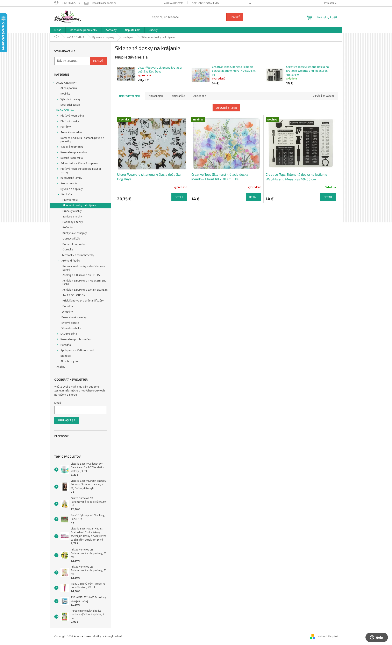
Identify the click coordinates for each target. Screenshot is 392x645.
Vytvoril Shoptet (328, 636)
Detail (179, 197)
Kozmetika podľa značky (75, 339)
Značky (60, 367)
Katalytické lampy (71, 178)
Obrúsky (68, 250)
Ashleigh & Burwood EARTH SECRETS (85, 290)
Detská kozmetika (71, 158)
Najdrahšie (178, 96)
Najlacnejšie (156, 96)
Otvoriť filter (226, 107)
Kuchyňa (67, 194)
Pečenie (68, 228)
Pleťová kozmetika (72, 116)
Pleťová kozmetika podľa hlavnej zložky (80, 170)
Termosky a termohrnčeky (78, 255)
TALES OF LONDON (74, 295)
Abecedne (199, 96)
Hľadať (235, 17)
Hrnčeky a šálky (72, 211)
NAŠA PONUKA (65, 110)
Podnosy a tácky (73, 222)
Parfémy (65, 127)
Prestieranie (70, 200)
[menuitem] (57, 30)
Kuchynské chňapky (75, 233)
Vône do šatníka (71, 328)
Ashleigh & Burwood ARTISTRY (81, 275)
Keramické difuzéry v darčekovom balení (84, 268)
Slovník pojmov (69, 361)
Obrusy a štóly (71, 239)
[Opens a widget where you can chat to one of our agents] (376, 638)
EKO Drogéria (68, 334)
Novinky (65, 94)
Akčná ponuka (69, 88)
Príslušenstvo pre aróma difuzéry (83, 301)
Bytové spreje (70, 323)
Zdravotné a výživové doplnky (79, 163)
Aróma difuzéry (71, 261)
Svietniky (67, 312)
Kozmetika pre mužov (73, 152)
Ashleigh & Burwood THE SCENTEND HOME (84, 282)
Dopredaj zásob (70, 105)
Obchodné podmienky (205, 3)
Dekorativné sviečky (74, 317)
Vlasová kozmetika (72, 147)
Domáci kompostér (74, 244)
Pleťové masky (69, 121)
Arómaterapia (68, 183)
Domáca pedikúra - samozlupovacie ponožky (82, 140)
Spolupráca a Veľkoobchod (77, 350)
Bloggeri (65, 356)
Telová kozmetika (71, 132)
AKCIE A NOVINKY (66, 83)
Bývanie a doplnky (71, 189)
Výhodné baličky (70, 99)
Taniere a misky (72, 217)
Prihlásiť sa (66, 420)
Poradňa (68, 306)
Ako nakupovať (174, 3)
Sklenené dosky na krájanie (79, 205)
